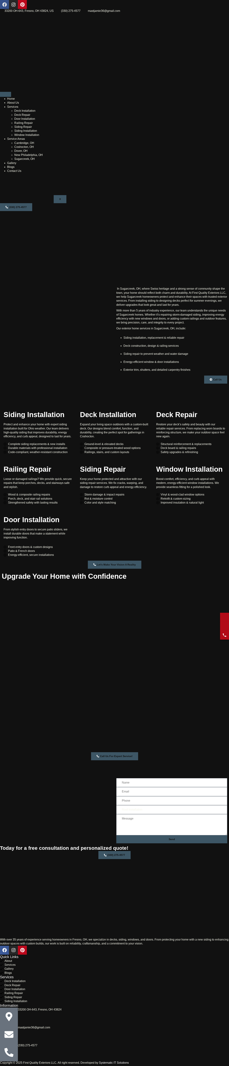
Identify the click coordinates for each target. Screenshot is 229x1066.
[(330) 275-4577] (9, 1052)
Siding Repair (23, 126)
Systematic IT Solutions (114, 1062)
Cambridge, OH (24, 142)
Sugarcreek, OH (24, 158)
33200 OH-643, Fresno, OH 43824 (40, 1009)
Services (12, 106)
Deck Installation (24, 110)
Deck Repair (22, 114)
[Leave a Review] (224, 626)
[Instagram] (13, 4)
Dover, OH (21, 150)
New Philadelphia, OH (28, 154)
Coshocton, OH (24, 146)
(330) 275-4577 (27, 1045)
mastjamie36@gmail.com (34, 1027)
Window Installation (26, 134)
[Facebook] (4, 4)
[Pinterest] (22, 4)
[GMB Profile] (224, 617)
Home (11, 98)
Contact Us (14, 170)
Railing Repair (23, 122)
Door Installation (24, 118)
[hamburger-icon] (5, 94)
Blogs (10, 166)
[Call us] (224, 635)
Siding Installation (25, 130)
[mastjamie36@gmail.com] (9, 1034)
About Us (13, 102)
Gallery (11, 163)
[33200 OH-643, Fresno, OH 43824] (9, 1017)
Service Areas (16, 138)
